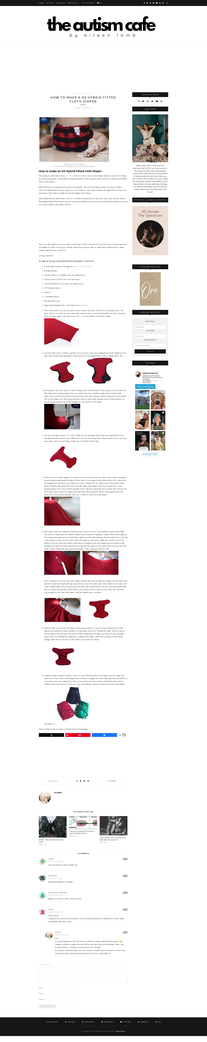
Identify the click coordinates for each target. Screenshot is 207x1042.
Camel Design (120, 1031)
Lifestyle (88, 93)
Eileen (113, 781)
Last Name (150, 330)
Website (41, 999)
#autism (154, 381)
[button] (142, 399)
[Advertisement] (103, 68)
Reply (125, 859)
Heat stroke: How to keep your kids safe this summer (113, 839)
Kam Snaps (84, 305)
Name (41, 988)
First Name (150, 321)
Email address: (150, 340)
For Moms (78, 93)
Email (41, 994)
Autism (49, 3)
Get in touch (88, 3)
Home (41, 3)
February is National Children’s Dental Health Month (81, 832)
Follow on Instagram (145, 387)
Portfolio (72, 3)
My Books (60, 3)
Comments (53, 781)
